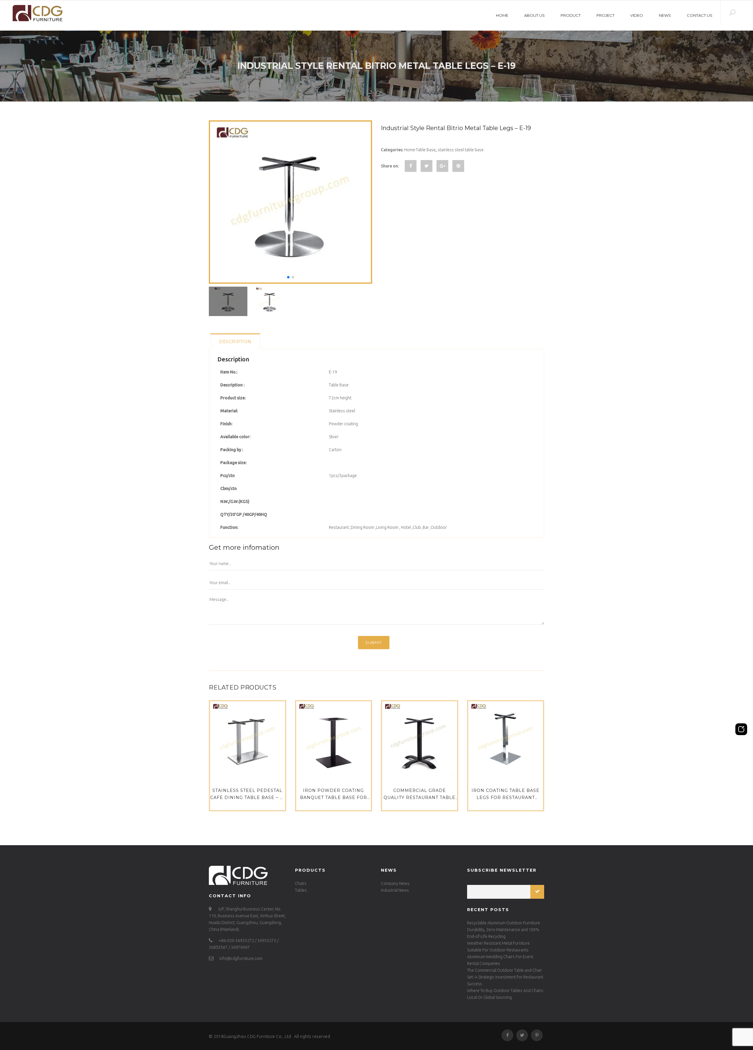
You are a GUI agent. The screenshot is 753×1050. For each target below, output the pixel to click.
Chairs (300, 883)
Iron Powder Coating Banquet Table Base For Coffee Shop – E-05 (333, 797)
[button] (288, 277)
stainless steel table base (461, 149)
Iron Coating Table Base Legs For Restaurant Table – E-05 (505, 797)
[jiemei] (35, 13)
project (605, 15)
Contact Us (699, 15)
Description (235, 341)
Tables (301, 890)
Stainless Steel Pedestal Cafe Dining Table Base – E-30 (247, 797)
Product (571, 15)
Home (502, 15)
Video (636, 15)
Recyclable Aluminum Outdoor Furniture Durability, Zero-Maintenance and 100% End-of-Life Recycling (503, 930)
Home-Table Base (420, 149)
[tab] (235, 341)
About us (534, 15)
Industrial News (395, 890)
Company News (395, 883)
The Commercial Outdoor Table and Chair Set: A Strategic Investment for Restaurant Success (505, 977)
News (665, 15)
